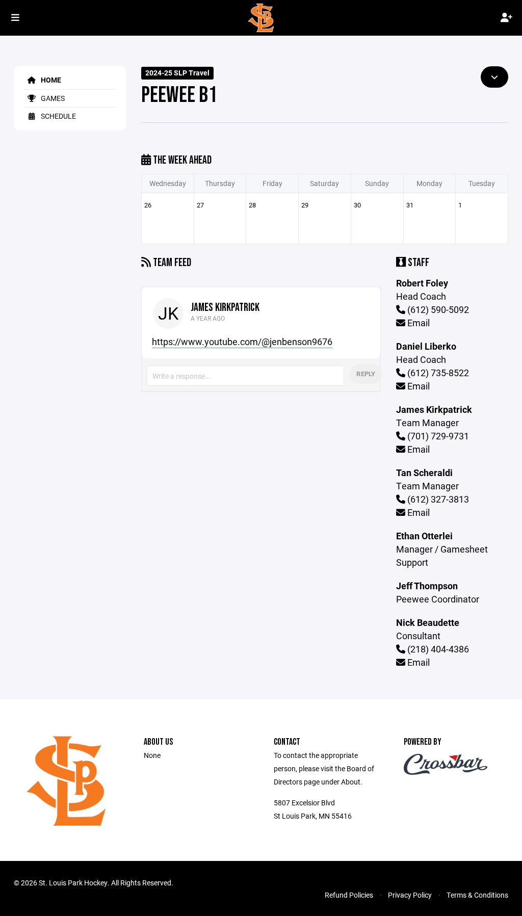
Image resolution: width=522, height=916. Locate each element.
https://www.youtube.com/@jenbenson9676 (242, 341)
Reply (365, 373)
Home (50, 80)
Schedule (57, 116)
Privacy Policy (410, 895)
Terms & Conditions (477, 895)
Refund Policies (349, 895)
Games (52, 98)
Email (417, 323)
